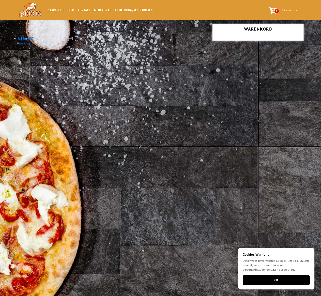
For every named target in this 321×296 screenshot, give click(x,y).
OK (276, 280)
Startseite (56, 10)
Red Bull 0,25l (25, 38)
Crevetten (23, 43)
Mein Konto (102, 10)
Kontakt (84, 10)
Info (71, 10)
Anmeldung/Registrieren (134, 10)
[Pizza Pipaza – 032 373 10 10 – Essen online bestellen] (31, 10)
